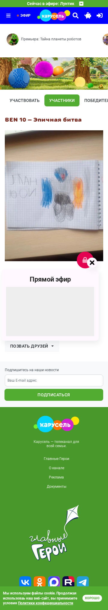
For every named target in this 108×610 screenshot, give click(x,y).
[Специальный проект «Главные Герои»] (54, 533)
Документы (56, 486)
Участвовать (25, 100)
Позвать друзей (29, 346)
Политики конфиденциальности (45, 603)
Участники (62, 100)
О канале (56, 468)
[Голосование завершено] (85, 260)
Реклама (56, 477)
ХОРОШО (92, 598)
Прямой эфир (50, 279)
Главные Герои (56, 459)
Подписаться (54, 394)
